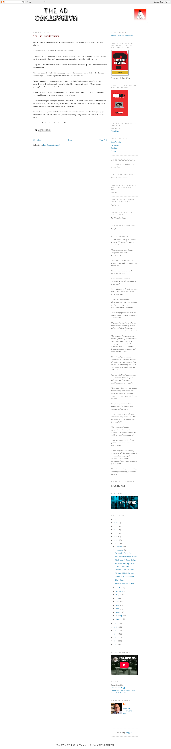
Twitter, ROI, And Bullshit (124, 576)
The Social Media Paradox (124, 573)
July (117, 598)
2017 (116, 533)
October (119, 588)
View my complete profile (127, 711)
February (119, 615)
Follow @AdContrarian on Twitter (123, 690)
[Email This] (39, 130)
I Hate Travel (119, 580)
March (118, 612)
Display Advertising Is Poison (126, 556)
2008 (116, 641)
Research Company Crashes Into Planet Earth (125, 564)
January (119, 619)
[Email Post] (35, 130)
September (120, 591)
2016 (116, 536)
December (119, 546)
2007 (116, 644)
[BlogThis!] (41, 130)
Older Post (103, 140)
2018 (116, 529)
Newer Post (37, 140)
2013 (116, 623)
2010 (116, 634)
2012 (116, 627)
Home (70, 140)
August (118, 595)
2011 (116, 630)
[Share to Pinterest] (49, 130)
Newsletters (115, 145)
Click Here (115, 131)
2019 (116, 526)
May (118, 605)
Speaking (114, 148)
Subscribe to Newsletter (119, 693)
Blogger (128, 732)
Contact (114, 151)
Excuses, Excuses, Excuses (124, 583)
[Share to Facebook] (47, 130)
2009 (116, 637)
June (118, 601)
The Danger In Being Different (126, 560)
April (118, 608)
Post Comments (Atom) (51, 145)
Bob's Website (116, 142)
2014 (116, 543)
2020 (116, 523)
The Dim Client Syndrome (124, 569)
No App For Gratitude (123, 553)
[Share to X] (44, 130)
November (120, 550)
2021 (116, 519)
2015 (116, 540)
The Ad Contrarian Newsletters (122, 35)
